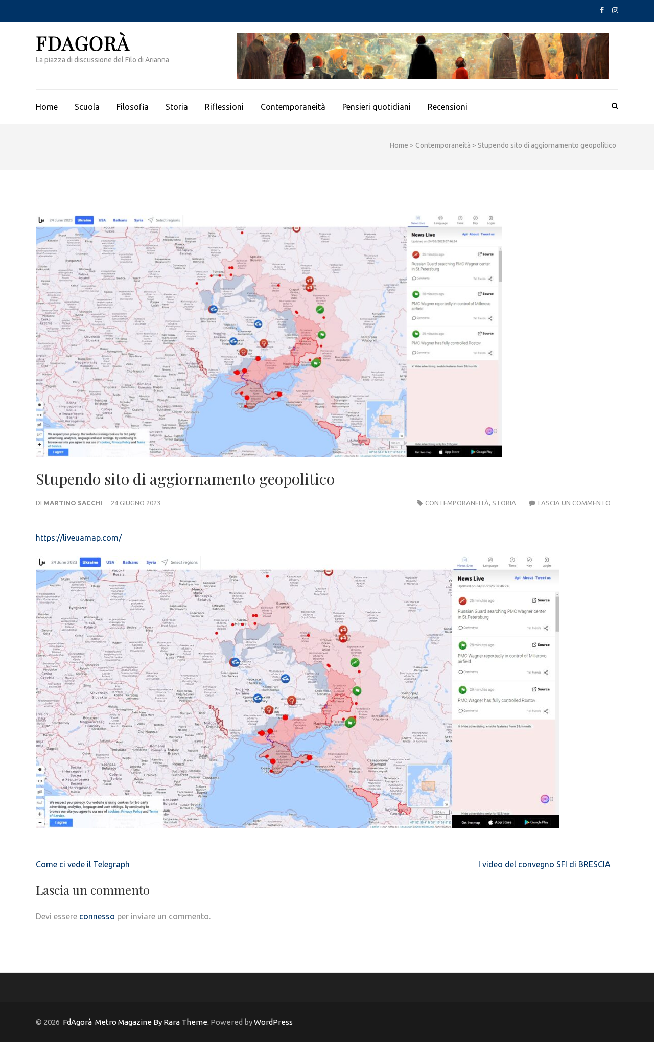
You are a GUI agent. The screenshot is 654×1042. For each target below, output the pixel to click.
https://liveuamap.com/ (79, 537)
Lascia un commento (574, 502)
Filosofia (132, 106)
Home (47, 106)
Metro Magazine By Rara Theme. (153, 1021)
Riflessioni (224, 106)
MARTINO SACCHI (72, 502)
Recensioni (448, 106)
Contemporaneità (293, 106)
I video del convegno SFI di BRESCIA (544, 864)
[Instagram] (615, 10)
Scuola (87, 106)
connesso (97, 916)
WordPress (273, 1021)
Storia (177, 106)
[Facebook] (602, 10)
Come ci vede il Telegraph (83, 864)
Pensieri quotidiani (376, 106)
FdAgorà (83, 43)
